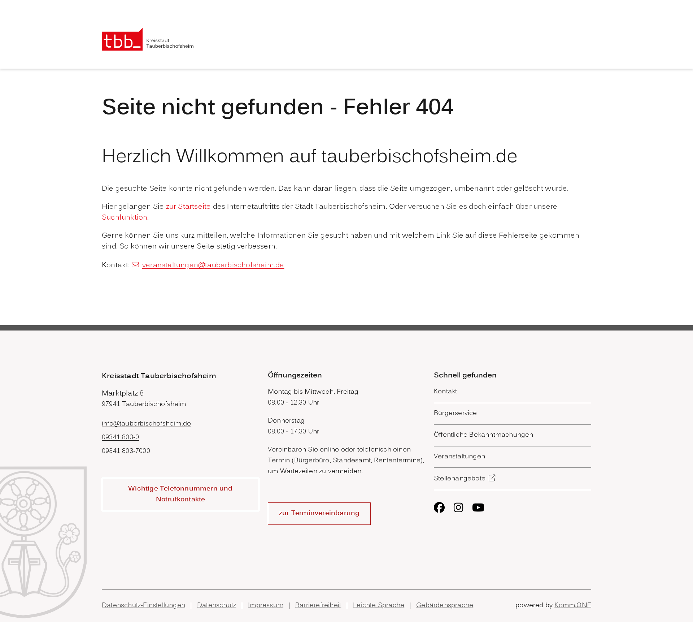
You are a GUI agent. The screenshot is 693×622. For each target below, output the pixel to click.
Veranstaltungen (459, 457)
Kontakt (445, 392)
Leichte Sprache (378, 605)
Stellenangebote (459, 479)
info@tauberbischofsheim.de (146, 424)
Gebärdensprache (444, 605)
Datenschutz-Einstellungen (143, 605)
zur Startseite (188, 207)
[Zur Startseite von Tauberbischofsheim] (148, 39)
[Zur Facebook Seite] (439, 507)
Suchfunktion (124, 217)
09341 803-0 (120, 437)
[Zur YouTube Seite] (478, 507)
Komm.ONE (572, 605)
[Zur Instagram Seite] (458, 507)
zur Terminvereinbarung (319, 513)
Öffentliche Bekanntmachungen (483, 435)
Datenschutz (216, 605)
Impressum (265, 605)
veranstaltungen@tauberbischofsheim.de (213, 265)
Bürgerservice (455, 413)
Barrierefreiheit (318, 605)
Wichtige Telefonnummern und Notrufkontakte (180, 494)
